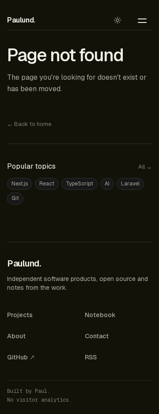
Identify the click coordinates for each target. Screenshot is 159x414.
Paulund (21, 20)
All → (145, 166)
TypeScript (79, 183)
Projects (20, 315)
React (46, 183)
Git (15, 198)
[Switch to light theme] (117, 20)
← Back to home (29, 124)
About (16, 336)
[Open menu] (142, 20)
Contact (97, 336)
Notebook (100, 315)
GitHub (21, 357)
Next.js (19, 183)
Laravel (130, 183)
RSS (91, 357)
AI (107, 183)
